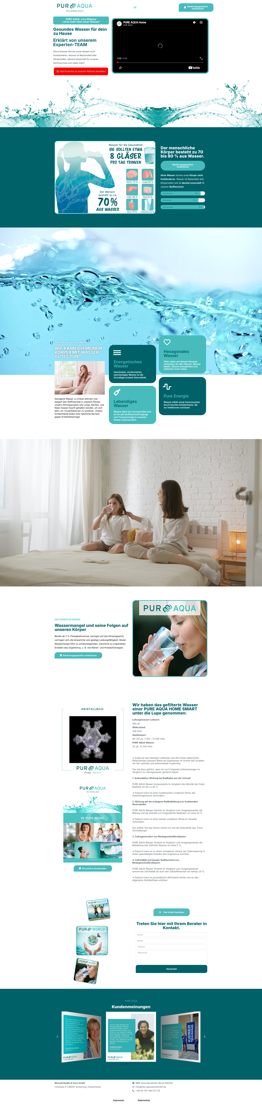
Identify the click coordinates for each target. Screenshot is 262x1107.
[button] (57, 1036)
